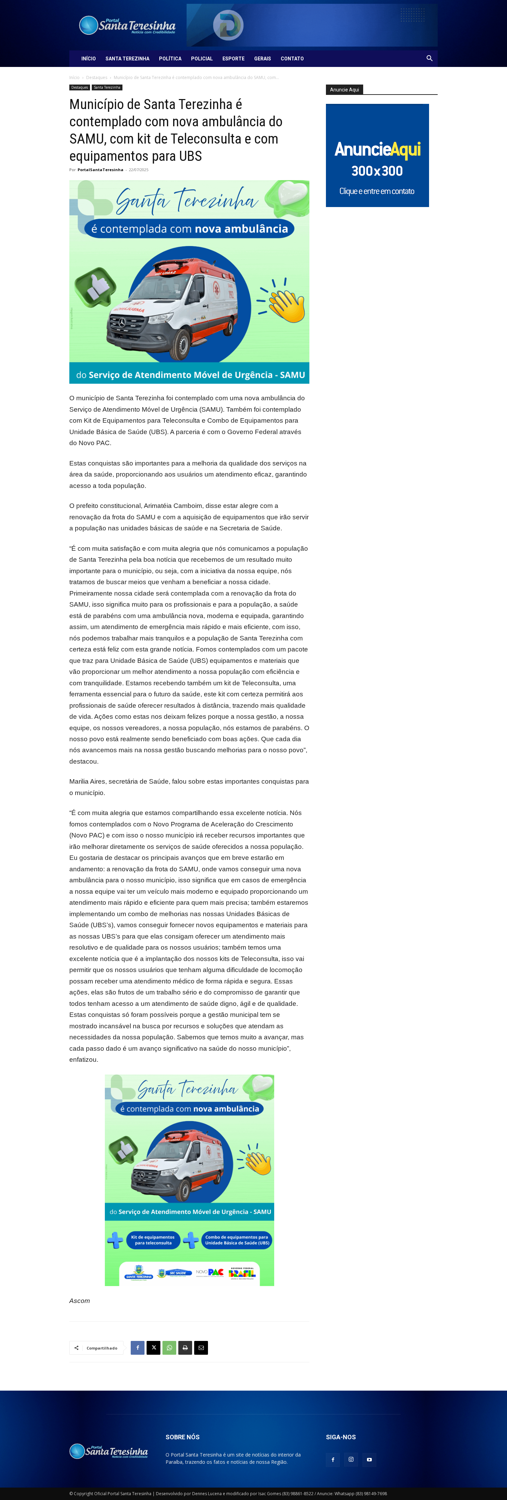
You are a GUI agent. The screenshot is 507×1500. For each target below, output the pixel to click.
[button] (429, 59)
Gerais (262, 58)
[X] (153, 1348)
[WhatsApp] (169, 1348)
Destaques (96, 77)
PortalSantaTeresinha (100, 169)
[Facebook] (138, 1348)
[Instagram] (351, 1460)
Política (170, 58)
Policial (202, 58)
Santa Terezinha (127, 58)
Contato (292, 58)
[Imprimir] (185, 1348)
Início (88, 58)
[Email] (201, 1348)
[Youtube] (369, 1460)
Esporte (233, 58)
